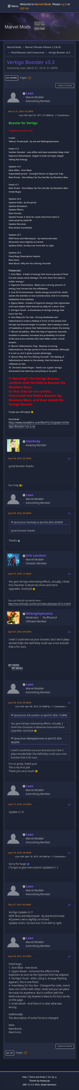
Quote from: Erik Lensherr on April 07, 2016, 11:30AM (40, 715)
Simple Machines (48, 1084)
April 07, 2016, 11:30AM (19, 573)
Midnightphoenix (39, 613)
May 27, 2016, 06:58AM (19, 904)
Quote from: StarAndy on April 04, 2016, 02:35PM (38, 522)
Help (24, 1076)
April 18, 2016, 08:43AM (19, 852)
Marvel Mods (18, 26)
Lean (30, 93)
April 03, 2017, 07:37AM (19, 956)
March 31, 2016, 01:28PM (20, 111)
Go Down (11, 77)
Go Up (9, 1052)
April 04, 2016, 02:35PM (19, 458)
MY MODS (17, 668)
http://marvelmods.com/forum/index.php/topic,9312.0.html (39, 603)
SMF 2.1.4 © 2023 (31, 1084)
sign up (24, 8)
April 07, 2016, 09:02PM (19, 631)
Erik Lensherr (36, 555)
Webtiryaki (45, 1081)
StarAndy (33, 441)
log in (64, 4)
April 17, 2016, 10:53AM (19, 804)
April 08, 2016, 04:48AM (19, 702)
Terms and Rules (37, 1076)
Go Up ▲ (52, 1076)
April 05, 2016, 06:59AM (19, 513)
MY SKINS (13, 665)
